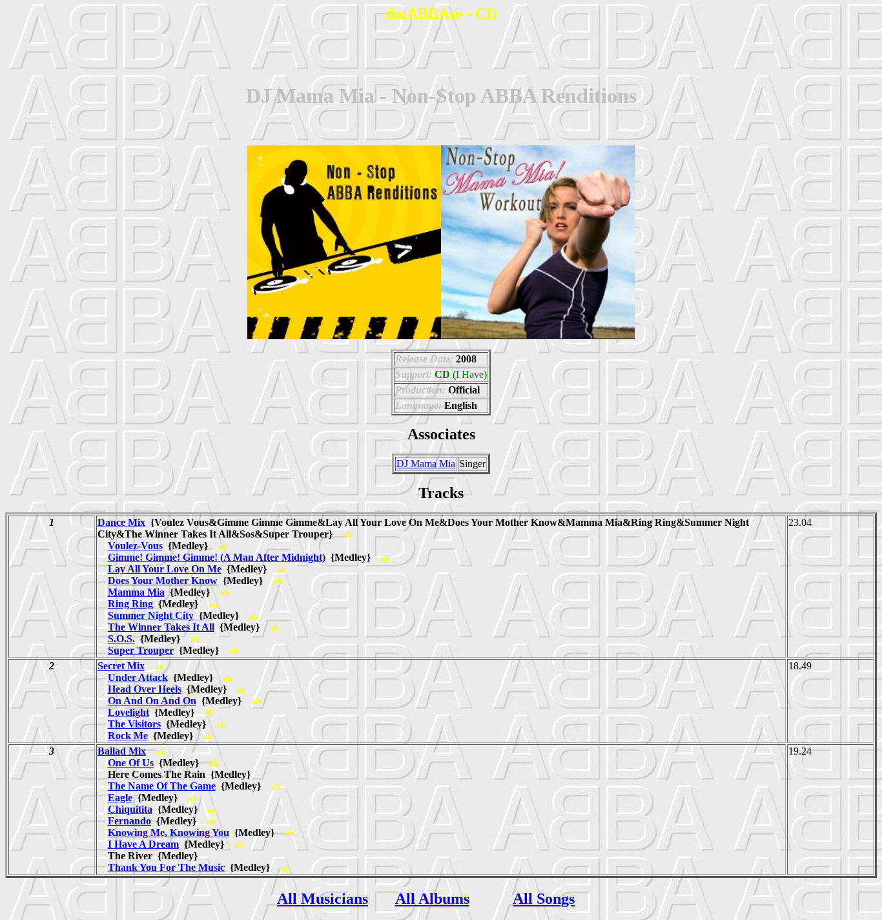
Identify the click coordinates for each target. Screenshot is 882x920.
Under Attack (138, 677)
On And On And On (152, 700)
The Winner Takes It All (161, 627)
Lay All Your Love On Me (164, 568)
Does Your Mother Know (163, 580)
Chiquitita (130, 809)
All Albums (432, 898)
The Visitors (134, 723)
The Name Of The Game (162, 785)
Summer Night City (151, 615)
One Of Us (131, 762)
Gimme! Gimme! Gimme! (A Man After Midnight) (216, 557)
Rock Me (128, 735)
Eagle (120, 797)
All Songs (544, 898)
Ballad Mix (121, 751)
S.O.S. (121, 638)
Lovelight (128, 712)
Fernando (129, 820)
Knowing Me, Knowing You (168, 832)
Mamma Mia (136, 592)
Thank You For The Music (166, 867)
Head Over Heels (144, 689)
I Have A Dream (143, 844)
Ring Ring (130, 603)
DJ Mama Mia (425, 463)
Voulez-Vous (135, 545)
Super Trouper (141, 650)
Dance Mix (121, 522)
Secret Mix (121, 665)
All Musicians (322, 898)
